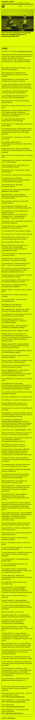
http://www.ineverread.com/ (14, 713)
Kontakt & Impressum (8, 718)
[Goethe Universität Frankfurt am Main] (19, 6)
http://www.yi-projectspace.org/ (16, 702)
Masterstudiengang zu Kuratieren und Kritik (15, 3)
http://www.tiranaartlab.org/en (15, 697)
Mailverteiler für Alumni (25, 51)
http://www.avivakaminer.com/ (15, 706)
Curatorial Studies (7, 1)
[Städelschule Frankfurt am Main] (28, 6)
